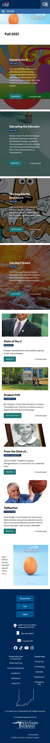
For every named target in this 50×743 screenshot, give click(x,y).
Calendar (39, 672)
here (4, 573)
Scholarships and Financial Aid (16, 657)
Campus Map (39, 656)
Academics (15, 673)
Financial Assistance (15, 668)
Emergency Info (39, 683)
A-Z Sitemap (39, 666)
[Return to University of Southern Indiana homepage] (25, 724)
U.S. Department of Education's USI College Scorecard (25, 711)
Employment (39, 677)
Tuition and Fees (15, 663)
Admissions (15, 678)
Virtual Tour (39, 661)
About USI (16, 683)
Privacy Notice (33, 735)
